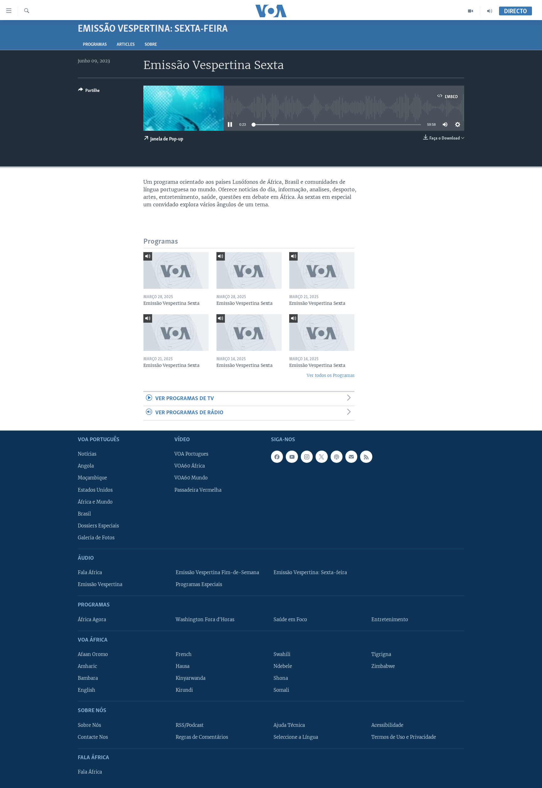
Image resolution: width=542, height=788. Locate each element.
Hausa (182, 666)
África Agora (92, 619)
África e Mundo (95, 502)
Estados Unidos (95, 490)
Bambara (88, 678)
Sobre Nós (89, 725)
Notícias (87, 454)
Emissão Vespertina (100, 584)
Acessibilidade (387, 725)
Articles (126, 44)
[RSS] (366, 457)
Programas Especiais (199, 584)
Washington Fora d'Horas (205, 619)
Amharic (87, 666)
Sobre (151, 44)
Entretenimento (389, 619)
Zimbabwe (383, 666)
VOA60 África (189, 466)
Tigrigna (381, 654)
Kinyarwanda (190, 678)
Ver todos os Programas (330, 375)
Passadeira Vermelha (197, 490)
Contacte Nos (93, 737)
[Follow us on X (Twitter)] (321, 457)
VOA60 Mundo (191, 478)
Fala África (90, 572)
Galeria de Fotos (96, 537)
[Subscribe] (351, 457)
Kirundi (184, 690)
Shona (281, 678)
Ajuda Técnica (289, 725)
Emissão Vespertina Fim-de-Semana (217, 572)
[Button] (89, 92)
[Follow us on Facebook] (277, 457)
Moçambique (92, 478)
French (184, 654)
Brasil (84, 513)
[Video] (470, 11)
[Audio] (489, 11)
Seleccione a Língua (296, 737)
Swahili (282, 654)
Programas (95, 44)
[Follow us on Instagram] (307, 457)
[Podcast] (337, 457)
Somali (281, 690)
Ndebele (283, 666)
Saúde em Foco (290, 619)
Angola (86, 466)
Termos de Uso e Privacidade (403, 737)
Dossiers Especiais (98, 525)
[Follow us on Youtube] (292, 457)
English (86, 690)
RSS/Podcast (190, 725)
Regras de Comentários (202, 737)
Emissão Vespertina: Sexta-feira (310, 572)
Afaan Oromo (93, 654)
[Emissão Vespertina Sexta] (176, 270)
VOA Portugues (191, 454)
